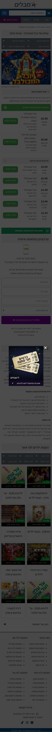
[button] (45, 348)
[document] (26, 366)
